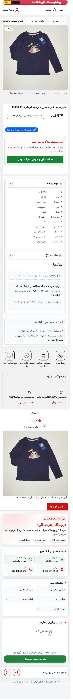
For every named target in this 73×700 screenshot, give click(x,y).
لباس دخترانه (38, 21)
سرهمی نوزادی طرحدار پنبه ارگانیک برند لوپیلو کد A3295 (21, 397)
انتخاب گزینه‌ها (57, 506)
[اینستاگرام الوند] (7, 672)
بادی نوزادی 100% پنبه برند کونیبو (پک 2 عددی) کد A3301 (51, 397)
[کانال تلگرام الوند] (16, 672)
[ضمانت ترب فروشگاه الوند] (25, 638)
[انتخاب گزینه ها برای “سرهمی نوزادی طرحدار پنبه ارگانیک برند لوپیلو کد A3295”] (30, 392)
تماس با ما (60, 599)
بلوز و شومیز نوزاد (55, 336)
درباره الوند (60, 609)
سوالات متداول (26, 590)
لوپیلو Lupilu (57, 340)
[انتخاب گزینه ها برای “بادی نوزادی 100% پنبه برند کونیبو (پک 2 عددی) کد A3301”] (61, 392)
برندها (42, 331)
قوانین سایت (27, 599)
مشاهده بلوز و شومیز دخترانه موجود (35, 159)
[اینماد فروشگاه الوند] (43, 638)
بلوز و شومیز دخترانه (13, 21)
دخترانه (56, 21)
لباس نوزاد (21, 336)
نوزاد (48, 340)
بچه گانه (50, 331)
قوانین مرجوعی (58, 590)
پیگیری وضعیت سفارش (35, 659)
